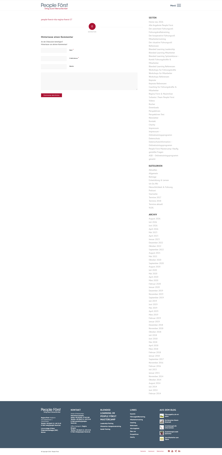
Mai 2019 (153, 307)
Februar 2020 (155, 283)
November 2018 (156, 328)
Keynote (152, 80)
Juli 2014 (153, 386)
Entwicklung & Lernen (159, 180)
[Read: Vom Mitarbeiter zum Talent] (162, 439)
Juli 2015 (153, 369)
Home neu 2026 (156, 22)
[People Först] (54, 6)
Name (71, 49)
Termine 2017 (155, 197)
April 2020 (153, 277)
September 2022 (156, 249)
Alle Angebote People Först (161, 25)
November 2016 (156, 362)
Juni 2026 (153, 225)
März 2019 (153, 314)
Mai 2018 (153, 342)
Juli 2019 (153, 301)
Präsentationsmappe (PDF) (49, 430)
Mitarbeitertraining (157, 39)
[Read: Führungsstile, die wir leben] (162, 416)
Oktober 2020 (155, 259)
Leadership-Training (106, 423)
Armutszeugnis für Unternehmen (171, 427)
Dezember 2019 (156, 290)
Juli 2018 (153, 335)
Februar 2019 (155, 318)
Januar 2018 (154, 355)
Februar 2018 (155, 352)
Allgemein (153, 173)
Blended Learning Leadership (162, 49)
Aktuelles (153, 170)
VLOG (151, 207)
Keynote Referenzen (157, 83)
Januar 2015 (154, 373)
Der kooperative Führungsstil (162, 35)
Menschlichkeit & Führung (161, 187)
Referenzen (154, 46)
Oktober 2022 (155, 246)
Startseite (153, 194)
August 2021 (154, 253)
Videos (152, 100)
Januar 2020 (154, 287)
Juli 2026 (153, 222)
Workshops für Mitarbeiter (160, 73)
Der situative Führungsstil (160, 42)
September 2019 (156, 297)
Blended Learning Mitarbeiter (162, 52)
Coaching (133, 422)
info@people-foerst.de (53, 425)
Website (71, 66)
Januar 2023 (154, 239)
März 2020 (153, 280)
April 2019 (153, 311)
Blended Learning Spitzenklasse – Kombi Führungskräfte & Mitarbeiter (164, 59)
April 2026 (153, 229)
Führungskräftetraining (159, 32)
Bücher (152, 104)
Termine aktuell (156, 204)
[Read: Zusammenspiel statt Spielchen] (162, 433)
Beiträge (152, 177)
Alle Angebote (134, 428)
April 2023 (153, 235)
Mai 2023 (153, 232)
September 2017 (156, 359)
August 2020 (154, 266)
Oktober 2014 (155, 379)
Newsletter (153, 117)
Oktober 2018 (155, 331)
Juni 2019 (153, 304)
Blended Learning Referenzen (162, 66)
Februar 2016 (155, 366)
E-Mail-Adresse (74, 58)
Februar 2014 (155, 393)
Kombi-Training (105, 429)
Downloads (154, 107)
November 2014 (156, 376)
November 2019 (156, 294)
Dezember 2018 (156, 325)
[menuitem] (178, 5)
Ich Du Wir (153, 183)
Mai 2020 (153, 273)
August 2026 (154, 218)
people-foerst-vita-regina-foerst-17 (56, 19)
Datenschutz (154, 138)
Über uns (133, 431)
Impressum (154, 128)
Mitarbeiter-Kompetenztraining (110, 426)
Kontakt (152, 121)
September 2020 (156, 263)
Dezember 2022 (156, 242)
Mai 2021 (153, 256)
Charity (152, 124)
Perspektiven (154, 111)
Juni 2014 (153, 390)
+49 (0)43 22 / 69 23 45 (53, 423)
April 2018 (153, 345)
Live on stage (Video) (48, 428)
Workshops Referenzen (159, 76)
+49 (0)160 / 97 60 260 (82, 417)
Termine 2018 (155, 201)
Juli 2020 (153, 270)
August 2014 (154, 383)
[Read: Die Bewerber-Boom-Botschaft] (162, 421)
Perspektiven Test (156, 114)
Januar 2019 (154, 321)
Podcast (152, 190)
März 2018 (153, 349)
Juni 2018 (153, 338)
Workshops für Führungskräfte (162, 70)
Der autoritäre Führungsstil (161, 28)
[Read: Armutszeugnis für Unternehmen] (162, 427)
